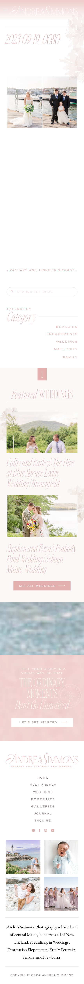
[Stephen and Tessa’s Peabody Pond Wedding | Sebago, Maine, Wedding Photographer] (42, 516)
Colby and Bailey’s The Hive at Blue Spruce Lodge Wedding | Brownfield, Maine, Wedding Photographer (40, 483)
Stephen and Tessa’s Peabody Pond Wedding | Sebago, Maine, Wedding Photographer (41, 563)
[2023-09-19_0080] (12, 291)
